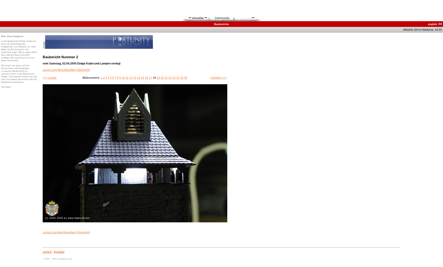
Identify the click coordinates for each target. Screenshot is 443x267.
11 (127, 77)
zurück (47, 252)
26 (185, 77)
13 (134, 77)
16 (146, 77)
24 (178, 77)
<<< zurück (50, 77)
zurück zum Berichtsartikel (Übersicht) (66, 70)
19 (158, 77)
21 (166, 77)
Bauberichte (221, 24)
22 (170, 77)
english (433, 24)
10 (123, 77)
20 (162, 77)
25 (181, 77)
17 (150, 77)
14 (138, 77)
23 (174, 77)
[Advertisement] (423, 104)
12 (130, 77)
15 (142, 77)
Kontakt (59, 252)
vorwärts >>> (218, 77)
